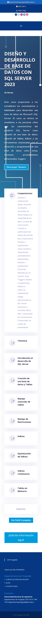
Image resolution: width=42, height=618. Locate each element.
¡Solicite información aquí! (21, 537)
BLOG (8, 583)
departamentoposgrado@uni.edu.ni (22, 2)
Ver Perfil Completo (21, 520)
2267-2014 (22, 6)
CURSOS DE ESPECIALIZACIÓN (17, 579)
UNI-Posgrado (12, 560)
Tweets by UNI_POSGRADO (14, 570)
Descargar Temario (16, 167)
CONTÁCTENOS (12, 586)
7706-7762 (22, 11)
